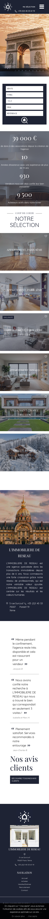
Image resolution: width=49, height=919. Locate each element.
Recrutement (24, 887)
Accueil (25, 878)
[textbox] (25, 101)
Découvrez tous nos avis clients (24, 779)
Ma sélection (29, 7)
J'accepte (32, 916)
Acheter (24, 881)
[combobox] (24, 101)
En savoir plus (18, 916)
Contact (24, 890)
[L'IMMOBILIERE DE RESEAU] (8, 7)
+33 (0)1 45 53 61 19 (26, 11)
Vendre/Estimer (24, 884)
